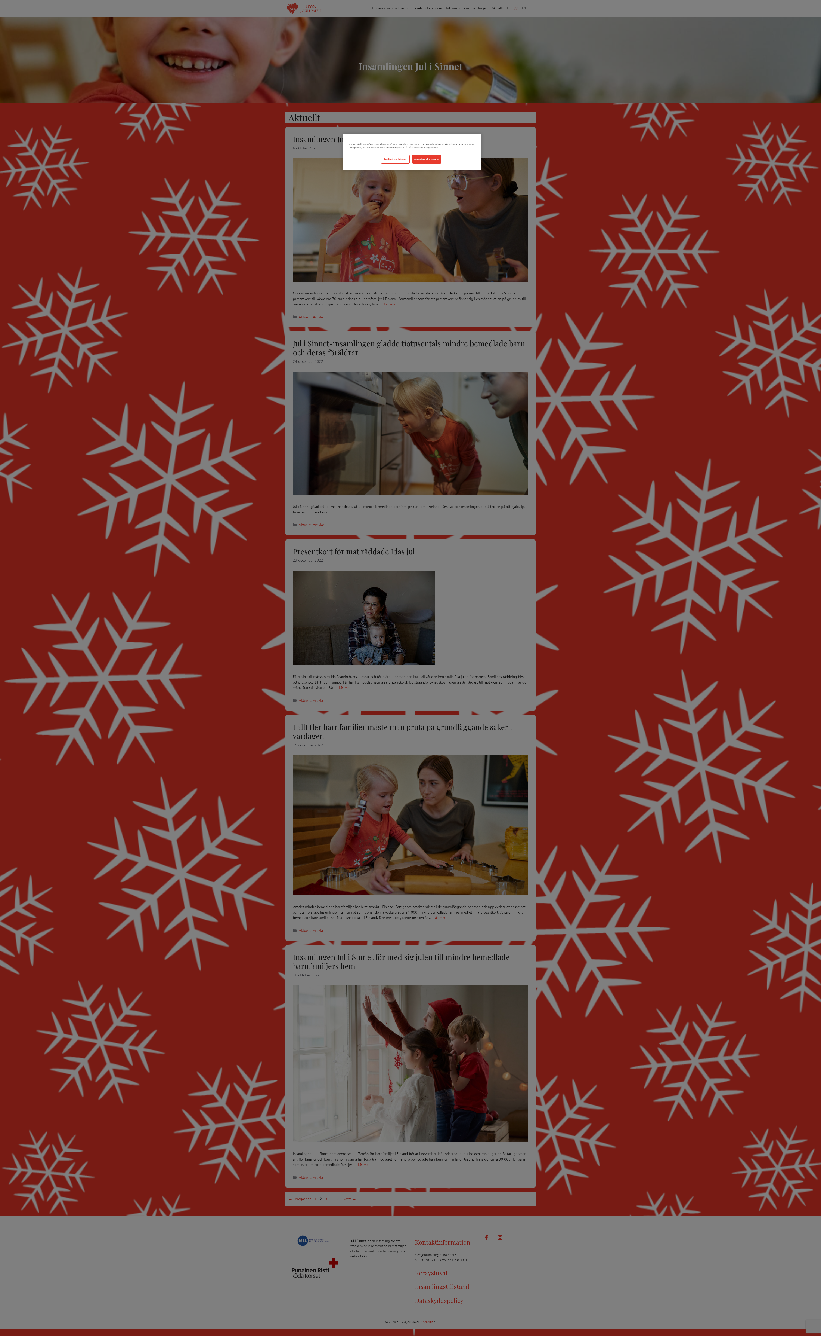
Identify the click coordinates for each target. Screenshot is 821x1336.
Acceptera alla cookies (426, 159)
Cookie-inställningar (395, 159)
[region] (412, 152)
